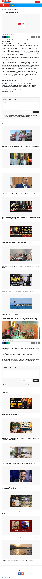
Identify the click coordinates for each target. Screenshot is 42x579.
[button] (34, 37)
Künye (15, 570)
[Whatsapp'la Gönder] (9, 37)
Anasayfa (5, 9)
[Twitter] (5, 37)
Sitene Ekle (30, 570)
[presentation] (6, 5)
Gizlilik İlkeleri (24, 570)
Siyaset (9, 9)
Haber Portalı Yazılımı (7, 577)
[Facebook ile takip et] (19, 573)
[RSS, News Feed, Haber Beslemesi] (22, 573)
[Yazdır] (32, 37)
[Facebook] (3, 37)
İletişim (19, 570)
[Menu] (36, 2)
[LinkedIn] (7, 37)
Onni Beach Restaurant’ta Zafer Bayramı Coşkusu (23, 5)
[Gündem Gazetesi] (6, 1)
